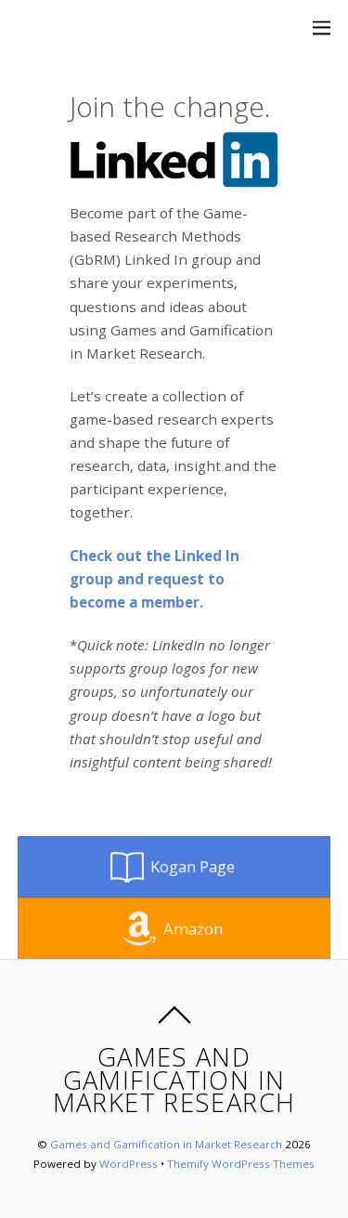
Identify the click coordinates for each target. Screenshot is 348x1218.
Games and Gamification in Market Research (166, 1144)
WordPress (128, 1164)
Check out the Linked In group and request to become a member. (154, 578)
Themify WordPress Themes (241, 1164)
